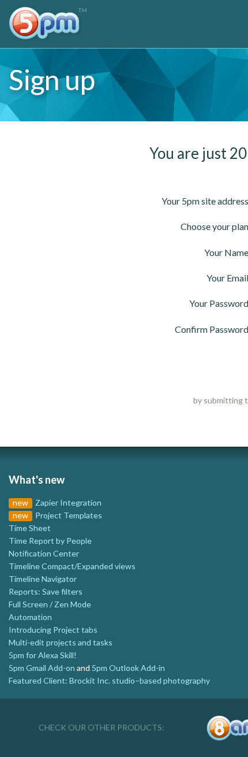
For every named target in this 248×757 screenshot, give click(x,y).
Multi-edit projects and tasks (60, 642)
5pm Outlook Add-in (128, 668)
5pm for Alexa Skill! (43, 655)
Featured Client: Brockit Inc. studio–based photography (109, 680)
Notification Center (44, 553)
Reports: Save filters (45, 591)
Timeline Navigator (43, 579)
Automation (30, 617)
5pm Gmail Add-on (42, 668)
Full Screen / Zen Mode (50, 604)
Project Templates (68, 515)
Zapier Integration (68, 502)
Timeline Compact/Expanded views (72, 566)
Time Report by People (50, 541)
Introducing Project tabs (53, 629)
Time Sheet (30, 528)
